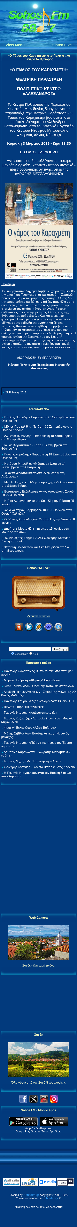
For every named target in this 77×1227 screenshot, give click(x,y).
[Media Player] (28, 630)
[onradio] (11, 1185)
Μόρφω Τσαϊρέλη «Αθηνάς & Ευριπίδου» (32, 680)
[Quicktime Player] (58, 630)
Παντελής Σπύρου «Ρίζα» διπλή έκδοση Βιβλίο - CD (39, 701)
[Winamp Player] (38, 630)
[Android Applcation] (23, 1125)
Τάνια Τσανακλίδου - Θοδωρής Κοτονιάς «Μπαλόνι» (39, 686)
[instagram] (54, 1102)
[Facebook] (23, 1102)
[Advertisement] (38, 849)
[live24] (29, 1185)
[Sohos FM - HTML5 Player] (18, 630)
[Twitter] (33, 1102)
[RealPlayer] (48, 630)
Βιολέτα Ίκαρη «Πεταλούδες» (24, 707)
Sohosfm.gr (31, 1195)
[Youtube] (43, 1102)
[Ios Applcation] (54, 1125)
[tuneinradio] (65, 1185)
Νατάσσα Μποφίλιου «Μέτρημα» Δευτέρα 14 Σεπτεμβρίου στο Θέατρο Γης (33, 465)
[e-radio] (47, 1185)
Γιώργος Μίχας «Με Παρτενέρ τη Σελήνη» (32, 761)
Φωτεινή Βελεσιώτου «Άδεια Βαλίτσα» (30, 727)
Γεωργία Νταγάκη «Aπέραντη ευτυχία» (30, 712)
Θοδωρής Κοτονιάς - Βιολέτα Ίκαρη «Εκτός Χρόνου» (40, 767)
